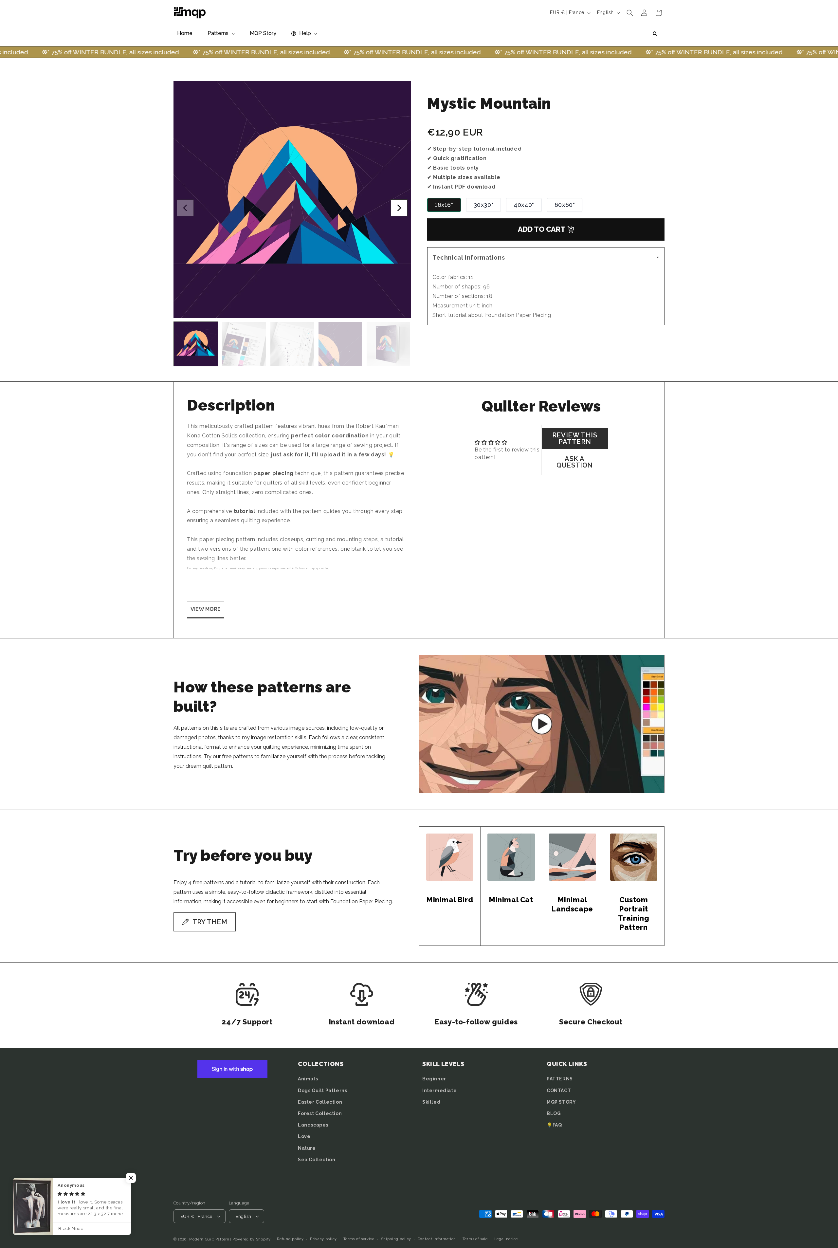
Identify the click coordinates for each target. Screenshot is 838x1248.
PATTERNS (560, 1078)
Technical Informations (547, 257)
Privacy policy (323, 1239)
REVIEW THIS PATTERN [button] (574, 438)
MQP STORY (561, 1102)
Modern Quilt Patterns (210, 1239)
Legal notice (506, 1239)
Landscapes (313, 1125)
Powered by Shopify (251, 1239)
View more (206, 609)
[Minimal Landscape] (572, 857)
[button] (630, 13)
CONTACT (559, 1090)
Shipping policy (396, 1239)
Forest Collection (320, 1113)
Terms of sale (475, 1239)
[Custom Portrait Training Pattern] (633, 857)
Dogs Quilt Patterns (322, 1090)
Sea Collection (316, 1159)
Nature (307, 1148)
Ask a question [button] (574, 462)
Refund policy (290, 1239)
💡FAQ (554, 1125)
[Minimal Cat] (511, 857)
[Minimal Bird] (449, 857)
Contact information (437, 1239)
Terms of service (358, 1239)
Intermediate (439, 1090)
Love (304, 1136)
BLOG (554, 1113)
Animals (308, 1078)
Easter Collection (320, 1102)
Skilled (431, 1102)
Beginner (434, 1078)
